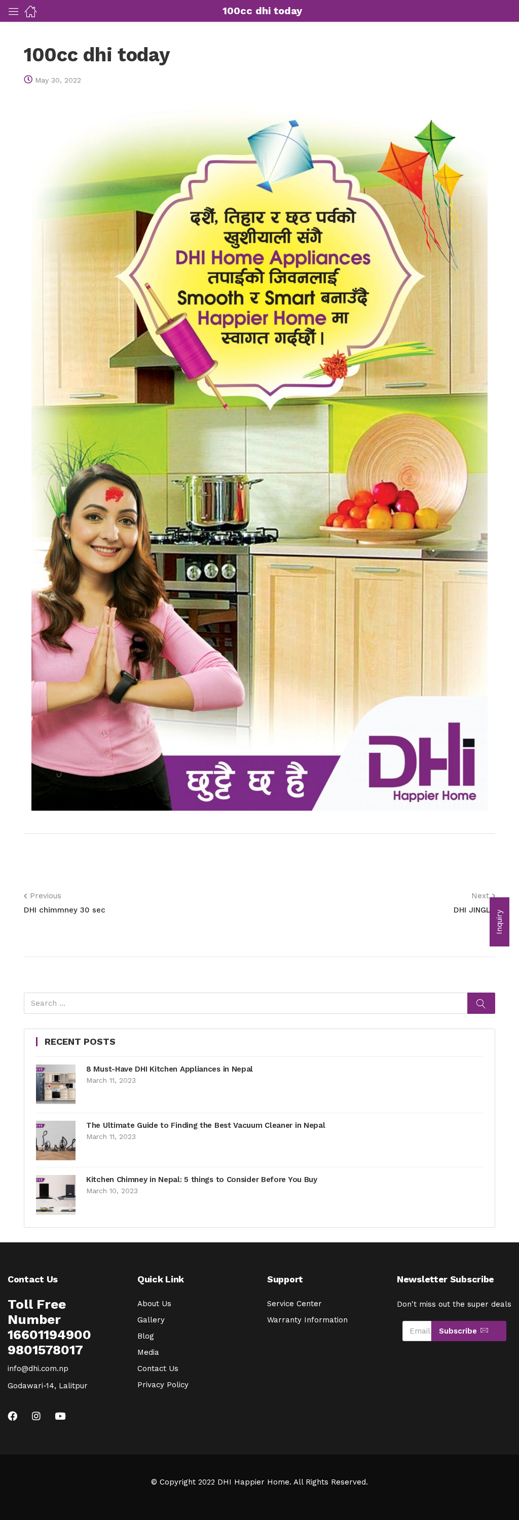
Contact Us (157, 1368)
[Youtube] (60, 1416)
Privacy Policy (163, 1384)
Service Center (294, 1303)
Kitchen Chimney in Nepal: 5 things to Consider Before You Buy (201, 1179)
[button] (499, 921)
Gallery (151, 1319)
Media (148, 1352)
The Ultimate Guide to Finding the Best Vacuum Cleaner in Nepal (205, 1125)
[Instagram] (36, 1416)
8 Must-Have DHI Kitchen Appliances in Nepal (169, 1069)
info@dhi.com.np (38, 1368)
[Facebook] (12, 1416)
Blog (145, 1336)
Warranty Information (307, 1319)
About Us (154, 1303)
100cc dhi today (97, 55)
